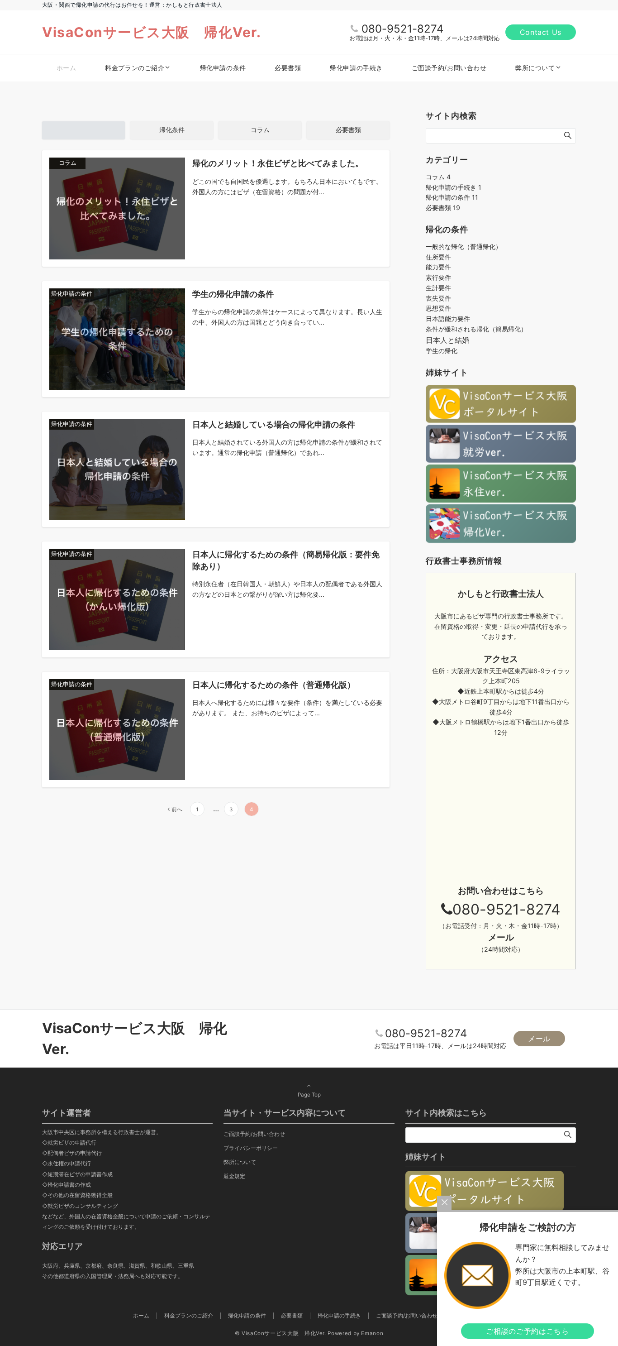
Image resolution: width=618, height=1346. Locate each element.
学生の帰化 (441, 350)
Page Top (309, 1095)
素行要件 (438, 277)
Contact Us (540, 32)
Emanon (372, 1333)
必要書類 (443, 207)
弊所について (239, 1162)
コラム (438, 177)
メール (539, 1038)
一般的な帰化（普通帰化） (464, 246)
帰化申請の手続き (453, 187)
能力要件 (438, 267)
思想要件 (438, 308)
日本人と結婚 (447, 340)
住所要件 (438, 257)
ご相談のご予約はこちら (527, 1331)
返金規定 (234, 1176)
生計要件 (438, 288)
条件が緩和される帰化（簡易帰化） (476, 329)
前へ (176, 809)
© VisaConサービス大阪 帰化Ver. (280, 1333)
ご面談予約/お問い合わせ (254, 1134)
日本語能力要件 (448, 318)
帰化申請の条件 (452, 197)
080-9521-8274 (402, 28)
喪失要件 (438, 298)
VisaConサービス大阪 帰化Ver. (151, 32)
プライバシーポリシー (250, 1148)
